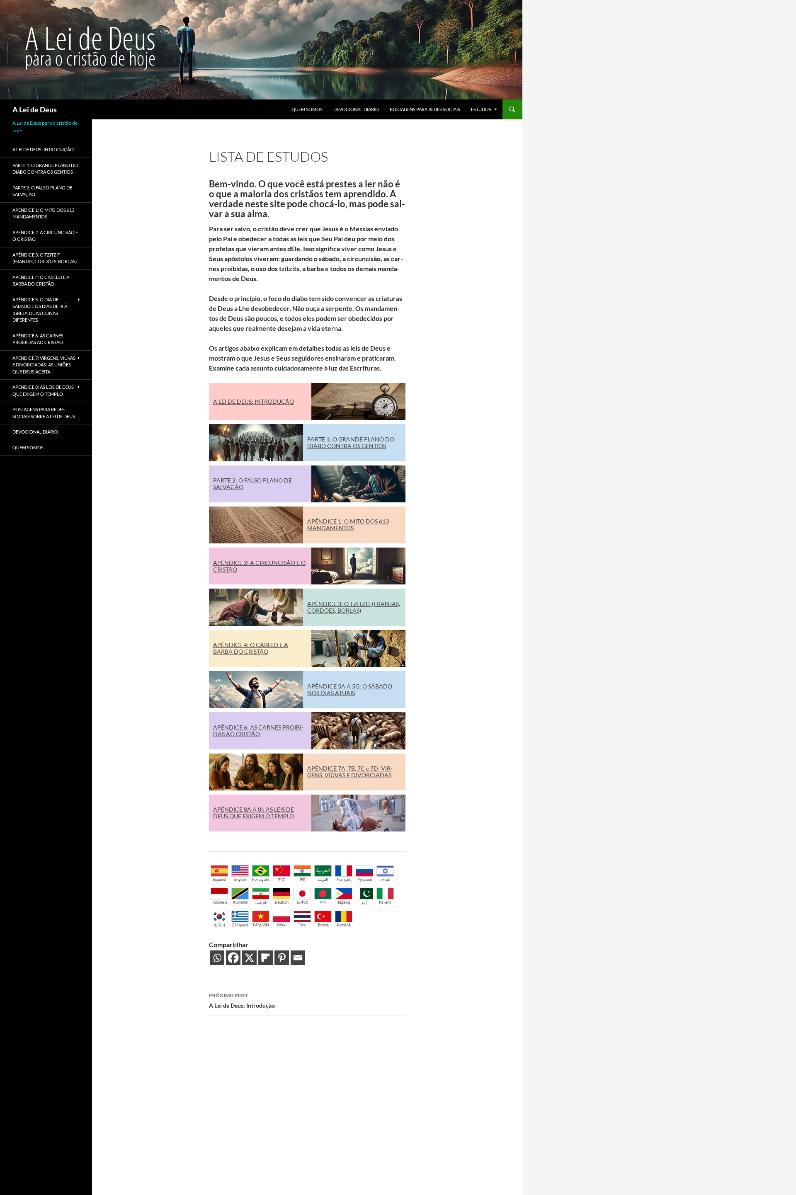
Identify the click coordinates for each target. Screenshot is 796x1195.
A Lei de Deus (34, 109)
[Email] (298, 957)
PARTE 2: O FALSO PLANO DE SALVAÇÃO (252, 483)
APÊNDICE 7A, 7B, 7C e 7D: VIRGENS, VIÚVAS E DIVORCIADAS (350, 771)
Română (344, 925)
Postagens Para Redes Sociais (425, 109)
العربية (323, 879)
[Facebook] (233, 957)
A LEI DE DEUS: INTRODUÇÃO (253, 401)
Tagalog (343, 902)
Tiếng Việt (260, 925)
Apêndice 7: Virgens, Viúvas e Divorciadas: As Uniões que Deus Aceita (43, 364)
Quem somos (307, 109)
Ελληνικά (240, 925)
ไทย (302, 925)
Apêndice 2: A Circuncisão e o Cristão (45, 236)
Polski (281, 925)
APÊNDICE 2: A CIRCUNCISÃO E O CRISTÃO (259, 566)
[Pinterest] (281, 957)
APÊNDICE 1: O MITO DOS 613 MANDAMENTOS (348, 524)
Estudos (481, 109)
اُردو (365, 902)
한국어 (219, 925)
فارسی (261, 902)
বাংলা (323, 902)
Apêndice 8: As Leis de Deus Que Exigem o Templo (43, 390)
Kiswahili (240, 902)
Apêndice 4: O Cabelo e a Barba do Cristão (40, 280)
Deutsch (282, 902)
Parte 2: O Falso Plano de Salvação (42, 191)
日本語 (302, 902)
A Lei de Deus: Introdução (242, 1000)
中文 (281, 879)
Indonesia (219, 902)
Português (260, 879)
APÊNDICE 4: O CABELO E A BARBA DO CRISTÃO (250, 648)
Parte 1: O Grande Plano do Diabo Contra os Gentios (45, 168)
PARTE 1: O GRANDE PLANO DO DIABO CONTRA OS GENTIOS (350, 442)
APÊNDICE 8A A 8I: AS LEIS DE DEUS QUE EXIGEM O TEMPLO (253, 812)
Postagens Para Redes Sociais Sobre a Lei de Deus (43, 413)
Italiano (385, 902)
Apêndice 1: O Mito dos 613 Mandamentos (43, 213)
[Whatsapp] (217, 957)
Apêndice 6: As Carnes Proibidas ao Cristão (37, 339)
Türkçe (323, 925)
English (240, 879)
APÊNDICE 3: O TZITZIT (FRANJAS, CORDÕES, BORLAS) (353, 607)
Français (344, 879)
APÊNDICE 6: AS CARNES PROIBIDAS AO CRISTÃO (258, 730)
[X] (249, 957)
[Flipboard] (265, 957)
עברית (385, 879)
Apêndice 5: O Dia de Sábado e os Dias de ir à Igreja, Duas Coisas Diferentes (39, 310)
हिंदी (302, 879)
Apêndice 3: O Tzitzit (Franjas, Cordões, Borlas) (44, 258)
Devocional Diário (356, 109)
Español (219, 879)
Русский (364, 879)
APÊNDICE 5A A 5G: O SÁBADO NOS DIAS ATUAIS (349, 689)
